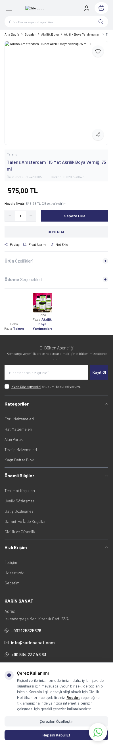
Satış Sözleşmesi (19, 511)
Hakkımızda (14, 572)
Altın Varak (14, 439)
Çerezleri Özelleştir (56, 721)
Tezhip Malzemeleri (21, 449)
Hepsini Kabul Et (56, 734)
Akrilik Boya (50, 34)
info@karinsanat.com (33, 642)
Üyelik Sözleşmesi (20, 500)
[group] (56, 93)
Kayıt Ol (99, 372)
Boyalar (30, 34)
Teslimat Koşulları (20, 490)
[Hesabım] (86, 8)
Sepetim (12, 582)
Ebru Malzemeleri (19, 418)
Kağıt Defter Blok (19, 459)
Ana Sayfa (12, 34)
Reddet (73, 697)
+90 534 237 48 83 (28, 654)
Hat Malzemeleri (18, 429)
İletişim (11, 562)
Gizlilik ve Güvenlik (20, 531)
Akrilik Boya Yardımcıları (82, 34)
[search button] (100, 21)
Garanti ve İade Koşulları (26, 521)
